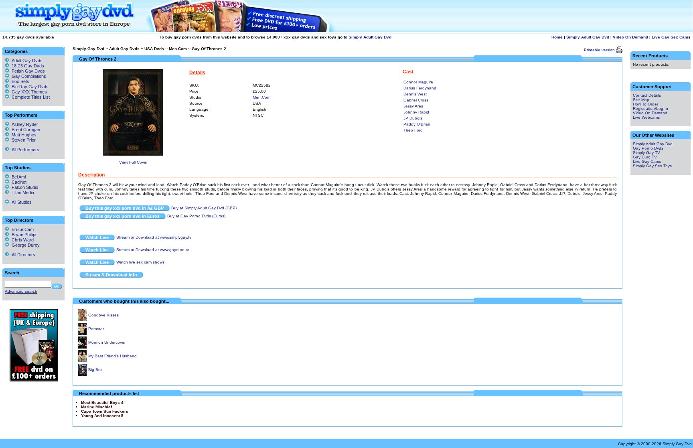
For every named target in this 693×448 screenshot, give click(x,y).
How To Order (645, 104)
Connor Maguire (418, 82)
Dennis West (415, 94)
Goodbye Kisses (103, 315)
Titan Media (21, 192)
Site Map (641, 99)
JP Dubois (412, 118)
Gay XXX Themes (29, 91)
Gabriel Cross (415, 100)
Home (557, 37)
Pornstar (96, 328)
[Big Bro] (82, 374)
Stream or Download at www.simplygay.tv (153, 237)
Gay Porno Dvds (648, 148)
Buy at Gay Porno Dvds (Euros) (196, 216)
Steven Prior (22, 140)
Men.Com (178, 49)
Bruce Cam (21, 229)
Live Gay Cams (647, 161)
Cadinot (17, 182)
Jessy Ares (413, 106)
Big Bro (95, 369)
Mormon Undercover (107, 342)
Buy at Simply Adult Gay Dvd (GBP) (204, 208)
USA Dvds (154, 49)
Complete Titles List (29, 97)
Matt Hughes (22, 134)
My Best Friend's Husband (112, 356)
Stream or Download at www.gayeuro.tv (152, 249)
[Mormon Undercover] (82, 347)
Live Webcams (646, 117)
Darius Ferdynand (419, 88)
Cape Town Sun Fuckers (104, 411)
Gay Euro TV (645, 157)
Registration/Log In (650, 108)
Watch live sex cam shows (140, 262)
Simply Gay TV (646, 152)
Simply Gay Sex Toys (652, 166)
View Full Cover (133, 162)
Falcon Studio (23, 187)
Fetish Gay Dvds (28, 71)
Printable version (600, 50)
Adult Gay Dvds (124, 49)
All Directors (22, 254)
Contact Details (647, 95)
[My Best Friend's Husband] (82, 361)
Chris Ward (21, 239)
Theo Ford (413, 130)
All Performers (24, 149)
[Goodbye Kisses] (82, 320)
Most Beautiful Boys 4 (102, 402)
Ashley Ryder (23, 124)
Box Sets (20, 81)
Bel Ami (17, 176)
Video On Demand (630, 37)
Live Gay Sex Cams (671, 37)
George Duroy (24, 245)
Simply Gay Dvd (88, 49)
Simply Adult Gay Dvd (370, 37)
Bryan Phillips (23, 234)
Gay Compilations (29, 76)
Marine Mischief (96, 407)
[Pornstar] (82, 333)
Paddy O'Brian (416, 124)
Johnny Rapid (416, 112)
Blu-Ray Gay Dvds (30, 86)
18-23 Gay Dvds (28, 65)
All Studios (20, 202)
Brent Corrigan (24, 129)
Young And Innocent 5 (102, 416)
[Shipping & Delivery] (34, 380)
